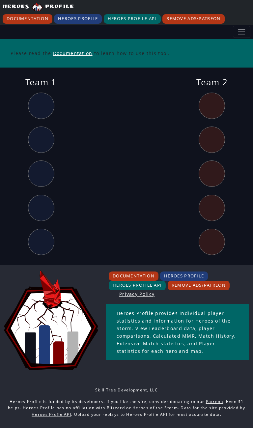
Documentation (27, 18)
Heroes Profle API (51, 414)
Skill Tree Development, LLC (126, 390)
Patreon (214, 401)
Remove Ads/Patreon (193, 18)
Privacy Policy (137, 294)
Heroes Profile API (132, 18)
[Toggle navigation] (241, 32)
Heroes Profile (38, 7)
